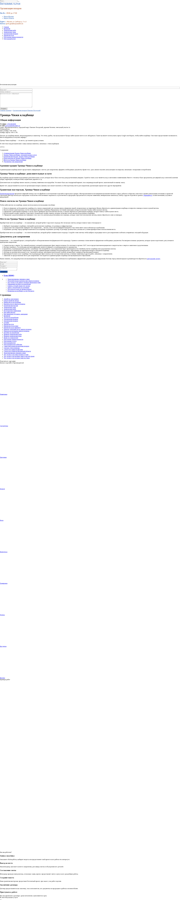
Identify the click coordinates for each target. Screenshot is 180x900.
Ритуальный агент (10, 39)
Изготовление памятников (12, 311)
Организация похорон (11, 33)
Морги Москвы (9, 16)
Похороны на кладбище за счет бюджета (21, 291)
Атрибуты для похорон (11, 299)
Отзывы (6, 322)
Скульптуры (4, 426)
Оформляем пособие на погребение (19, 284)
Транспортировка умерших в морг (19, 279)
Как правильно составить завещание (16, 314)
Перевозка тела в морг (11, 326)
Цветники (3, 457)
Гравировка (3, 583)
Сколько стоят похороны (12, 348)
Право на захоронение (11, 338)
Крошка (2, 678)
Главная (6, 27)
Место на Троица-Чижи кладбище (15, 160)
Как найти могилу (9, 312)
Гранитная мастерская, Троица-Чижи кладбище (19, 156)
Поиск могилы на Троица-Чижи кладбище (18, 158)
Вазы (1, 520)
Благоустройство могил (11, 300)
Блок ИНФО (9, 275)
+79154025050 (11, 124)
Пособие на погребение (11, 332)
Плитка (2, 615)
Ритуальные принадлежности (13, 37)
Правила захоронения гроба (13, 334)
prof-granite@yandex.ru (12, 125)
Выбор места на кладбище (12, 302)
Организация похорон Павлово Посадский (26, 110)
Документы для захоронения (13, 161)
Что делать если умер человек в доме (16, 354)
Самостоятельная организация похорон (16, 346)
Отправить (4, 271)
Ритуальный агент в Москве (13, 344)
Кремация (7, 28)
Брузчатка (3, 646)
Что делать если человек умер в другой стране (19, 356)
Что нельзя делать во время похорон (19, 289)
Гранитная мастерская (7, 193)
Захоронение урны (10, 32)
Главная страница (5, 110)
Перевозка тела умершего (12, 327)
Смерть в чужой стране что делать (19, 286)
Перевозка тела (9, 35)
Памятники (3, 394)
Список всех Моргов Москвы (13, 349)
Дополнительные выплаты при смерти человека (23, 281)
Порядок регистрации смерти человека (16, 331)
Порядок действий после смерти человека (17, 329)
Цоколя (2, 489)
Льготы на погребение (11, 317)
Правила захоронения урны (12, 336)
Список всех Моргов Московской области (17, 351)
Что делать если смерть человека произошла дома (24, 282)
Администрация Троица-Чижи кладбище (17, 153)
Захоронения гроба (10, 30)
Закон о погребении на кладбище (18, 287)
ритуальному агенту (153, 259)
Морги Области (9, 18)
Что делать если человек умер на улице (17, 358)
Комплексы (3, 552)
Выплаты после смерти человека (14, 304)
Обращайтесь (147, 195)
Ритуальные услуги (10, 3)
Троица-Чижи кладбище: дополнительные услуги (20, 155)
